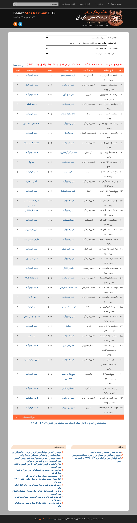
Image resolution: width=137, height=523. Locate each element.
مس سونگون (68, 94)
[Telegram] (20, 25)
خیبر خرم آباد (32, 75)
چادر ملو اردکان (68, 113)
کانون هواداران (68, 4)
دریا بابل (68, 171)
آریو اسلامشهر (68, 219)
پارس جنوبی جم (68, 75)
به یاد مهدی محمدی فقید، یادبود (105, 452)
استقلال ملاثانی (31, 210)
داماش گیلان (31, 104)
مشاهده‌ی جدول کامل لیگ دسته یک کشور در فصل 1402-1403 (68, 423)
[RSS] (15, 25)
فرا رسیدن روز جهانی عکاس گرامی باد (43, 476)
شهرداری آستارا (68, 190)
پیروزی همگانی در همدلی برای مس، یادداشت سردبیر (96, 455)
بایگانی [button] (100, 4)
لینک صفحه (18, 66)
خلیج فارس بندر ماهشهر (31, 202)
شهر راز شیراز (31, 229)
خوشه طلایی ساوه (31, 142)
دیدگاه (121, 447)
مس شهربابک (31, 84)
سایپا (31, 162)
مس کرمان (68, 133)
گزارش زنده (85, 4)
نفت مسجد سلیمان (31, 123)
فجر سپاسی (31, 181)
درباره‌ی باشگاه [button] (115, 4)
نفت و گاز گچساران (68, 152)
